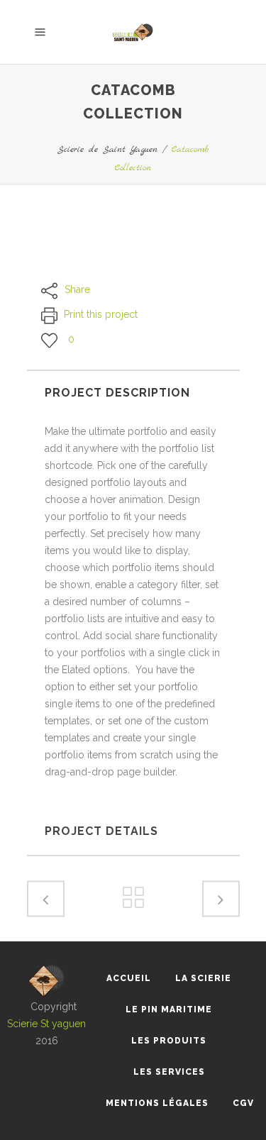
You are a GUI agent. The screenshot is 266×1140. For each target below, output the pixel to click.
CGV (243, 1103)
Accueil (128, 978)
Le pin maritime (169, 1009)
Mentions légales (157, 1103)
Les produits (168, 1041)
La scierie (203, 978)
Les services (169, 1072)
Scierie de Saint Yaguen (107, 149)
